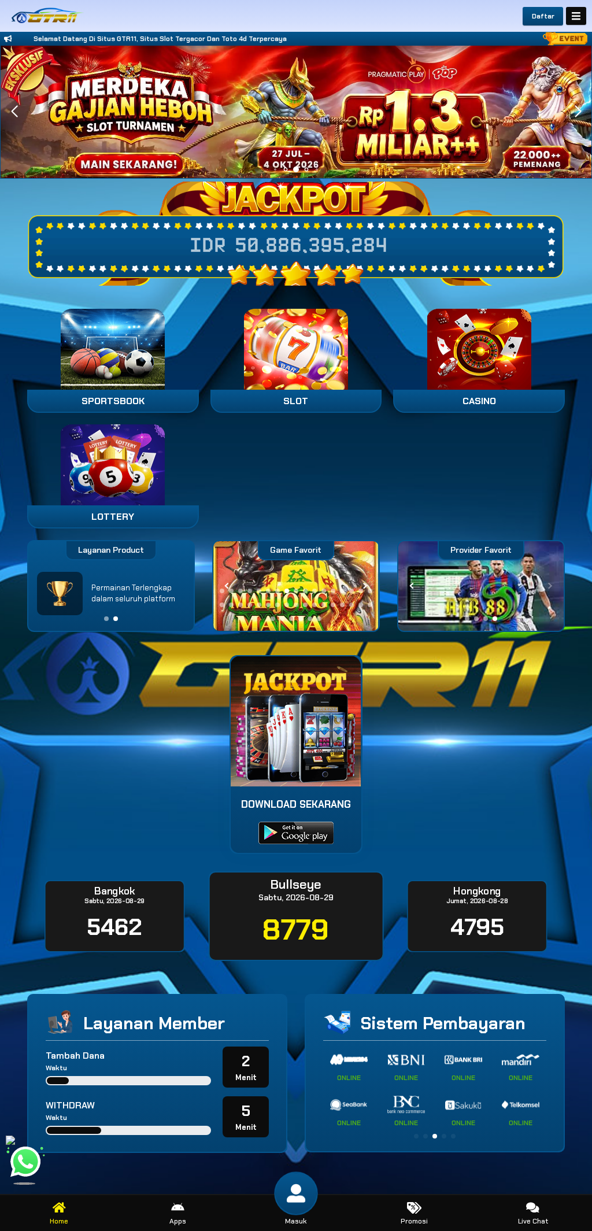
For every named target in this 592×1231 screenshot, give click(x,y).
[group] (481, 586)
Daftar (543, 16)
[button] (578, 111)
